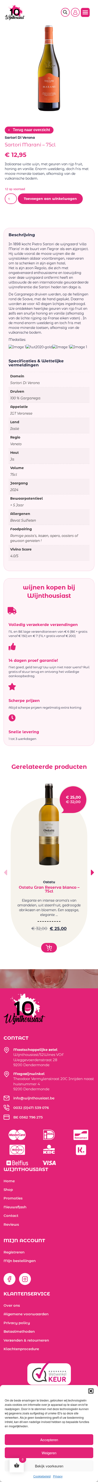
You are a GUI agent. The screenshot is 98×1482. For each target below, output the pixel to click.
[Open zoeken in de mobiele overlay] (67, 12)
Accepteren (49, 1439)
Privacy (58, 1476)
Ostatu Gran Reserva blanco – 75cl (49, 889)
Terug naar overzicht (29, 130)
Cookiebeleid (42, 1476)
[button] (90, 1391)
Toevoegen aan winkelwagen (50, 199)
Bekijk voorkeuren (49, 1465)
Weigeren (49, 1452)
